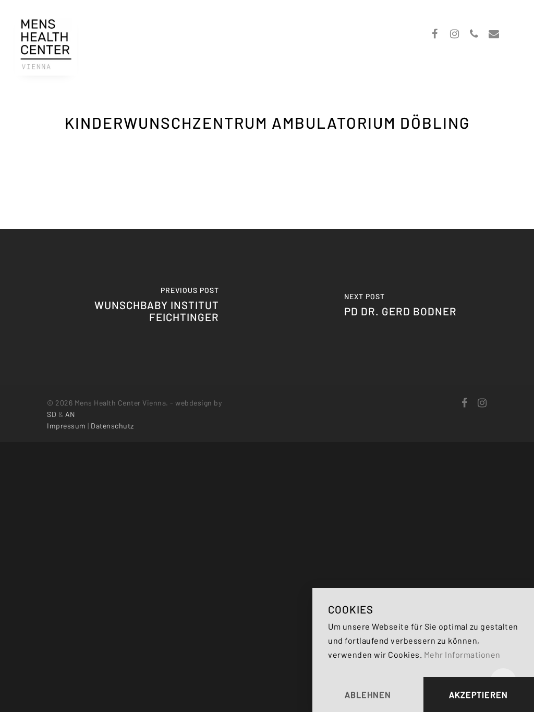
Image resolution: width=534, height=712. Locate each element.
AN (70, 414)
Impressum (66, 425)
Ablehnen (368, 694)
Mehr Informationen (462, 654)
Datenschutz (112, 425)
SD (51, 414)
